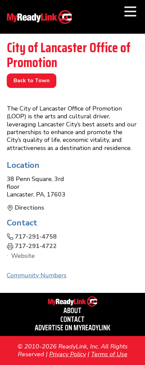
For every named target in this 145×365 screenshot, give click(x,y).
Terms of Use (109, 354)
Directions (29, 208)
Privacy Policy (67, 354)
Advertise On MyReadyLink (72, 328)
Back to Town (31, 80)
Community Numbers (36, 275)
